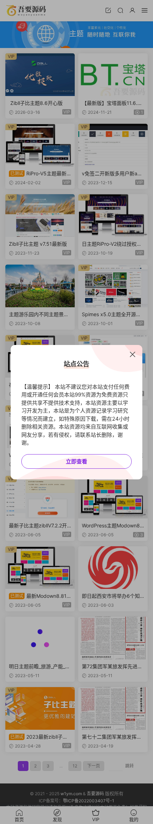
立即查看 (76, 461)
